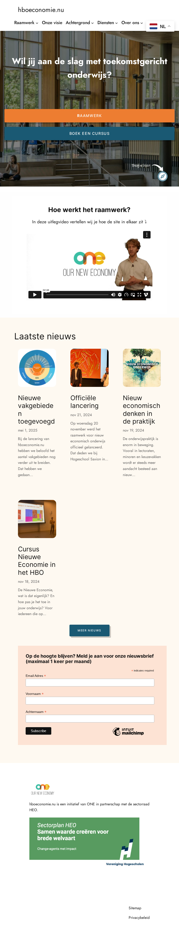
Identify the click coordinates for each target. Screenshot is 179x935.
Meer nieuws (89, 630)
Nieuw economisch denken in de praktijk (141, 409)
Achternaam (36, 712)
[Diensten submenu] (116, 22)
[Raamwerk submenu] (37, 22)
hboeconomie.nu (41, 9)
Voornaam (35, 694)
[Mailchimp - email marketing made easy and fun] (128, 735)
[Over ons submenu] (141, 22)
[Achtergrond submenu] (92, 22)
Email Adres (36, 676)
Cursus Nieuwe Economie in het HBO (36, 560)
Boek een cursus (89, 133)
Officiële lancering (84, 402)
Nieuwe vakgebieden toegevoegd (36, 409)
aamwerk (89, 115)
